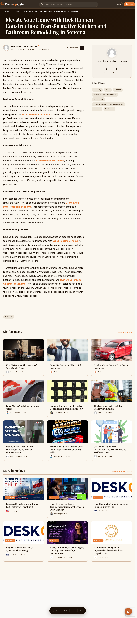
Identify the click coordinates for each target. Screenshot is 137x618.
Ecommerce (99, 99)
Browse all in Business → (122, 471)
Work (108, 90)
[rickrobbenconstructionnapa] (6, 48)
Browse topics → (125, 332)
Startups (97, 109)
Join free (129, 4)
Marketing (109, 109)
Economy (97, 90)
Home (7, 12)
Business (15, 12)
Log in (118, 4)
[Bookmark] (73, 610)
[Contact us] (128, 611)
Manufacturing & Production (105, 94)
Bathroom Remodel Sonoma (37, 114)
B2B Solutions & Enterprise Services (108, 104)
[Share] (81, 610)
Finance (118, 90)
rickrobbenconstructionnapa (24, 46)
